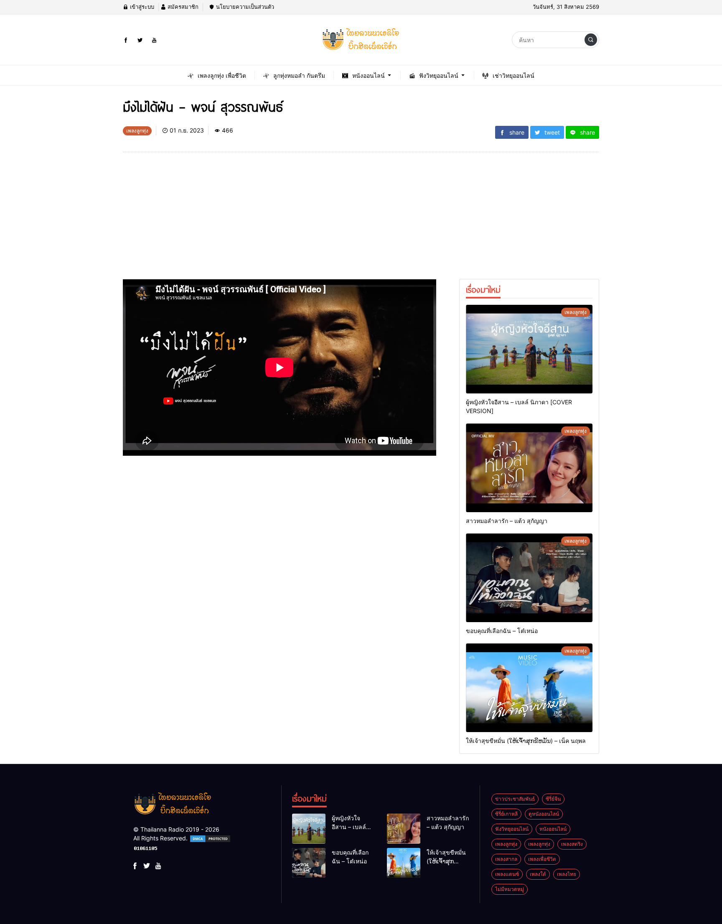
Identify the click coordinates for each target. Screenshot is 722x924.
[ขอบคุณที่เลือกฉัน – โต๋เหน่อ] (529, 577)
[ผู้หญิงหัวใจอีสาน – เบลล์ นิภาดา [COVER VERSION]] (529, 349)
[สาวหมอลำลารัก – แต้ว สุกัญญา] (529, 468)
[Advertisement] (279, 220)
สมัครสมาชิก (182, 6)
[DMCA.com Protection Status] (210, 838)
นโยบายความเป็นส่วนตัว (244, 6)
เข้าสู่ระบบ (141, 6)
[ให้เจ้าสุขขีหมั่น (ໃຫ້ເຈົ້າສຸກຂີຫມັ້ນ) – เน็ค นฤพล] (529, 687)
